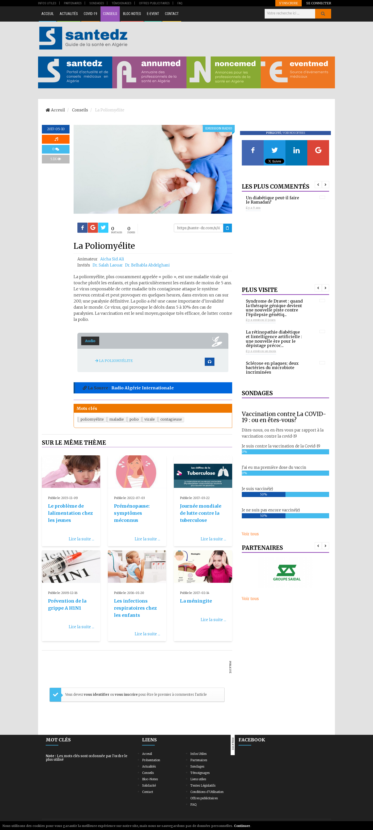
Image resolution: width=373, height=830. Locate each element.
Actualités (69, 14)
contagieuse (171, 419)
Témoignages (200, 773)
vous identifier (97, 694)
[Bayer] (285, 572)
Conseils (110, 14)
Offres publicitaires (204, 798)
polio (134, 419)
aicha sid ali (112, 259)
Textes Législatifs (202, 785)
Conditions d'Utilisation (207, 792)
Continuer (242, 826)
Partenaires (198, 760)
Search (323, 14)
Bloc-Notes (132, 14)
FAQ (193, 804)
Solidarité (149, 785)
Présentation (151, 760)
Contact (172, 14)
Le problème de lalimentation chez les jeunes (70, 513)
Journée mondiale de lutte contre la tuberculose (200, 513)
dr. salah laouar (108, 265)
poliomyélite (92, 419)
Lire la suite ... (81, 539)
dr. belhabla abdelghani (147, 265)
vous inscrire (126, 694)
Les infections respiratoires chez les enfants (135, 608)
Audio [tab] (90, 341)
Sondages (197, 766)
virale (149, 419)
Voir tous (250, 534)
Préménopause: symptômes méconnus (132, 513)
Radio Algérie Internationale (142, 387)
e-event (153, 14)
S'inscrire (288, 3)
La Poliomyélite (115, 360)
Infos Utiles (198, 754)
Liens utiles (198, 779)
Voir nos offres (294, 133)
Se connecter (318, 3)
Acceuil (47, 14)
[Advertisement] (232, 38)
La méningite (196, 601)
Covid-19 (90, 14)
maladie (116, 419)
